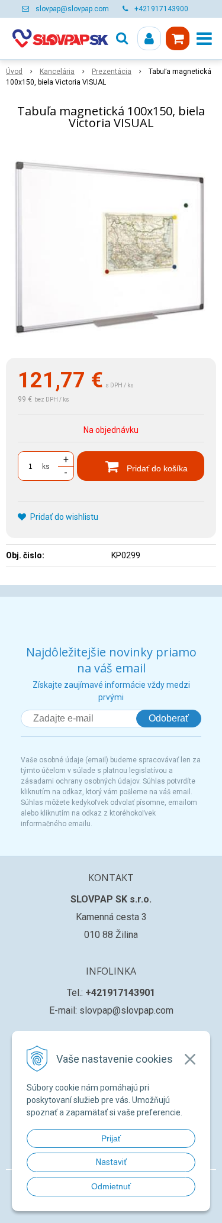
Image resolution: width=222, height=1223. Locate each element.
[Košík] (177, 38)
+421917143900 (161, 9)
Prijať (111, 1138)
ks (46, 466)
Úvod (14, 71)
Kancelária (57, 71)
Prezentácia (111, 71)
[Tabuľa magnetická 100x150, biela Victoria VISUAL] (111, 246)
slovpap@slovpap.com (72, 9)
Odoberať (169, 718)
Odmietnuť (111, 1186)
